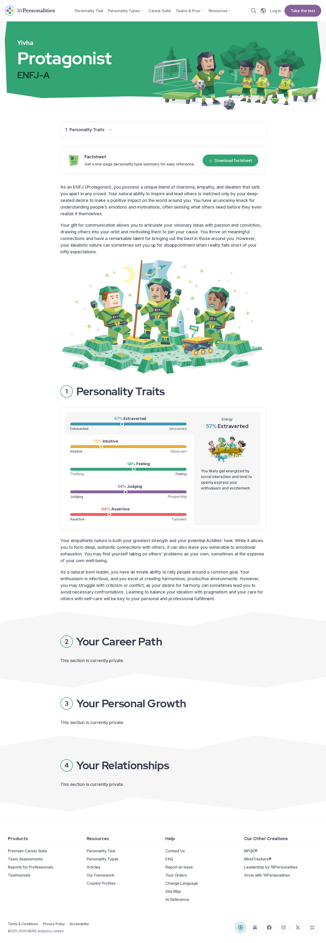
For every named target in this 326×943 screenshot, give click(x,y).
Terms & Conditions (23, 924)
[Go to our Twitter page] (298, 927)
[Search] (253, 10)
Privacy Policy (54, 924)
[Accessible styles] (241, 927)
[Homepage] (30, 10)
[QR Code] (312, 927)
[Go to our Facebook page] (269, 927)
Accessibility (79, 924)
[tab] (129, 423)
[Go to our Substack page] (255, 927)
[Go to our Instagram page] (283, 927)
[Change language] (263, 10)
